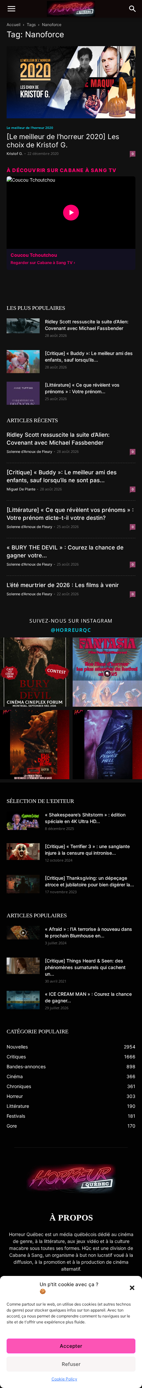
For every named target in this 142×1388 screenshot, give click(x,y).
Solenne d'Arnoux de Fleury (29, 451)
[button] (132, 1288)
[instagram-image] (34, 672)
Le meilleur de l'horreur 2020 (30, 127)
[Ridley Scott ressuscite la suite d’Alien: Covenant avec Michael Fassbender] (23, 325)
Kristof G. (15, 153)
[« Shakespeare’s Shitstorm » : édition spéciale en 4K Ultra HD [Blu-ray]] (23, 821)
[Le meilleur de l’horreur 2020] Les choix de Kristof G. (63, 141)
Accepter (71, 1346)
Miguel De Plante (21, 489)
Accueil (13, 24)
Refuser (71, 1364)
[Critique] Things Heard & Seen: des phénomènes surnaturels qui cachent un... (85, 967)
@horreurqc (71, 630)
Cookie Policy (64, 1378)
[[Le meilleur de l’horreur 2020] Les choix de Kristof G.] (71, 82)
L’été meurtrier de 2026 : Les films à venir (63, 585)
